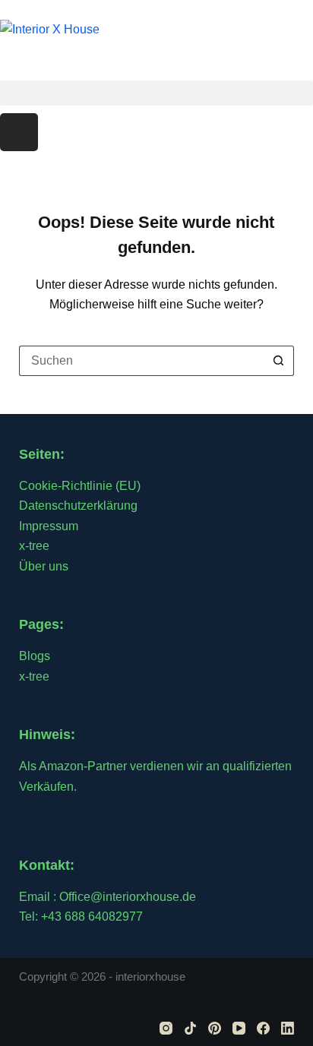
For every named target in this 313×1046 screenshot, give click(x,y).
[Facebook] (263, 1028)
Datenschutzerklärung (78, 505)
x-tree (34, 545)
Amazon (61, 766)
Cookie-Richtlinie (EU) (80, 485)
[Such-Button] (279, 361)
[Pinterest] (214, 1028)
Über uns (43, 566)
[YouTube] (238, 1028)
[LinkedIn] (287, 1028)
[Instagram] (19, 132)
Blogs (34, 655)
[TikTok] (190, 1028)
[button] (156, 93)
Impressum (48, 526)
